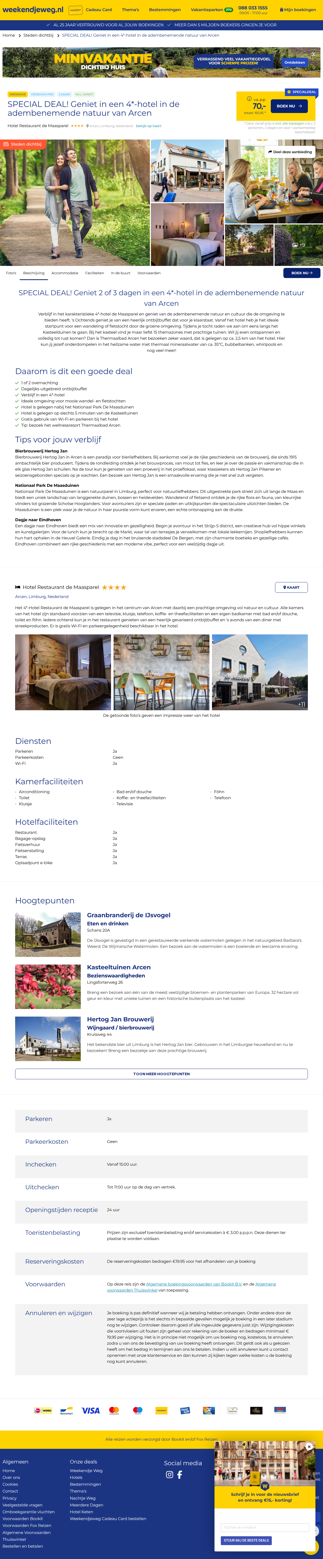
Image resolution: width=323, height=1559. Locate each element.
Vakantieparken (207, 10)
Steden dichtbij (39, 35)
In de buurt (120, 273)
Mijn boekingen (299, 10)
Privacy (10, 1498)
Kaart (293, 587)
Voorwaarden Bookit (23, 1519)
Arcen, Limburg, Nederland (42, 596)
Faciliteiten (94, 273)
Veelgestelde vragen (23, 1505)
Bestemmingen (165, 10)
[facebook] (179, 1475)
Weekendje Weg (86, 1471)
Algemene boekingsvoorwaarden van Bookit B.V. (194, 1284)
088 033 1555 (252, 8)
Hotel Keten (81, 1512)
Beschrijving (33, 273)
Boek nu (300, 273)
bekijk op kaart (149, 126)
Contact (10, 1491)
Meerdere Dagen (86, 1505)
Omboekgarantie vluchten (29, 1512)
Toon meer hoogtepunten (161, 1074)
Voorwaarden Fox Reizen (27, 1525)
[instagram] (169, 1475)
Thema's (130, 10)
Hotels (76, 1477)
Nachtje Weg (83, 1498)
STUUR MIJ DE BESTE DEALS (246, 1541)
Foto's (11, 273)
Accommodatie (64, 273)
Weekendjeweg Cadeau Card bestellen (108, 1519)
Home (9, 35)
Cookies (10, 1484)
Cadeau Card (99, 10)
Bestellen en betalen (23, 1546)
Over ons (11, 1477)
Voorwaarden (149, 273)
